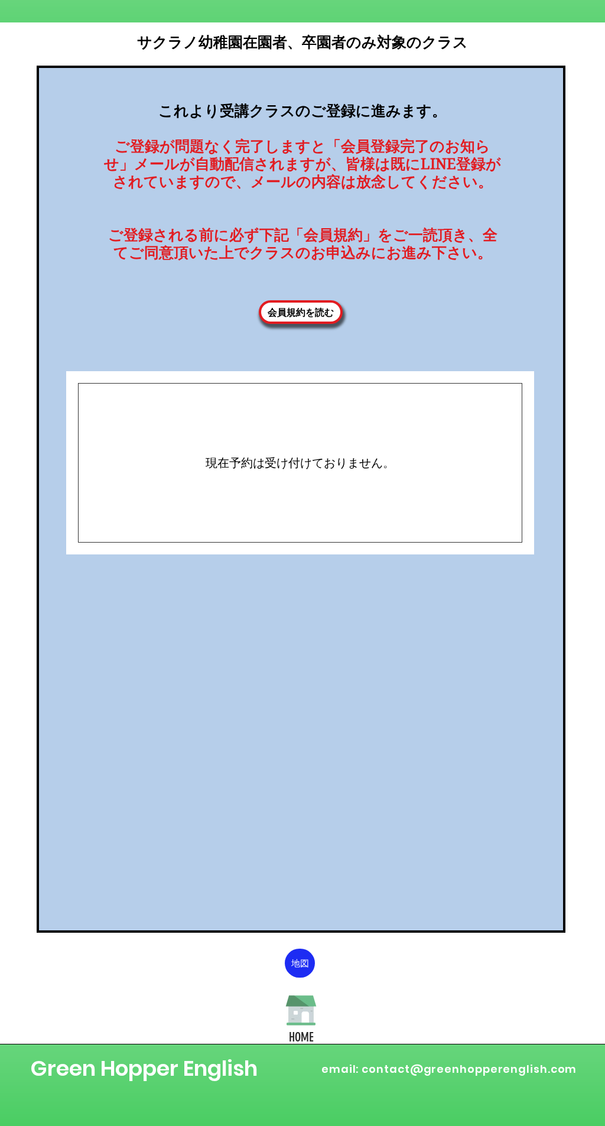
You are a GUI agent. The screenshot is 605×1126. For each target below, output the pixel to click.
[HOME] (301, 1009)
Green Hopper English (144, 1068)
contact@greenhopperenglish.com (469, 1069)
